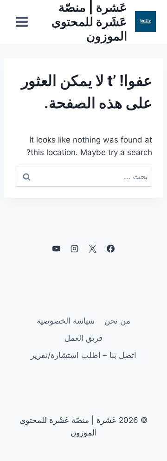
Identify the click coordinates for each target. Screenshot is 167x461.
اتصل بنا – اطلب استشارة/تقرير (83, 355)
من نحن (117, 320)
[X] (93, 249)
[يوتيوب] (56, 249)
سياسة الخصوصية (66, 320)
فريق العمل (83, 338)
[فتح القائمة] (22, 21)
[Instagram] (74, 249)
